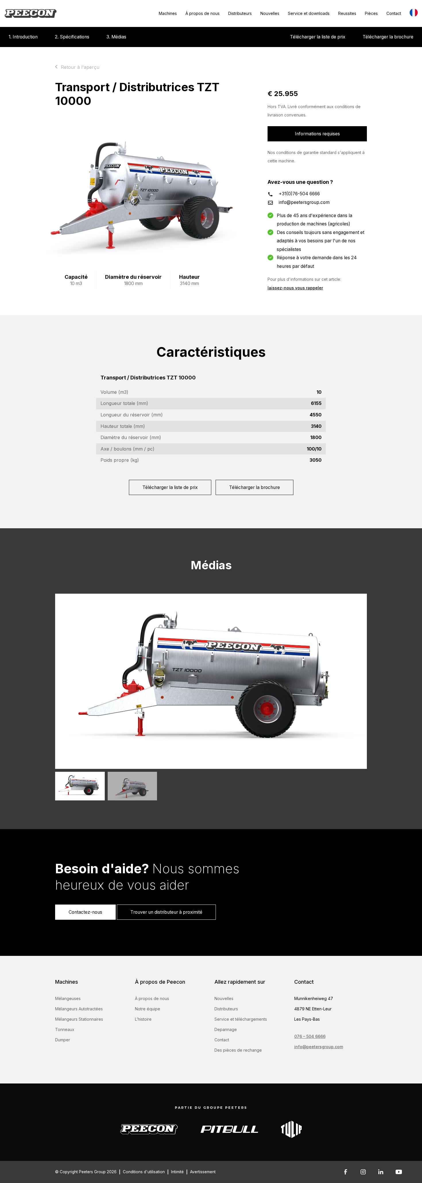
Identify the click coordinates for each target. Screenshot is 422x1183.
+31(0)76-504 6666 (299, 193)
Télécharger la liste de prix (317, 37)
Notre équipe (147, 1008)
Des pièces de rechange (238, 1050)
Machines (168, 13)
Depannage (225, 1029)
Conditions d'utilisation (144, 1172)
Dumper (62, 1039)
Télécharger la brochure (388, 37)
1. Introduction (23, 37)
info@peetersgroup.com (304, 202)
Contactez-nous (85, 912)
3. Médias (116, 37)
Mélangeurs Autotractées (79, 1008)
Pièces (371, 13)
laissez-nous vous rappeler (295, 287)
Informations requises (317, 134)
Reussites (347, 13)
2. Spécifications (72, 37)
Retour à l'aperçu (80, 67)
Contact (393, 13)
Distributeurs (240, 13)
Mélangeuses (68, 998)
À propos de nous (202, 13)
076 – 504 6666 (310, 1036)
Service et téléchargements (240, 1019)
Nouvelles (269, 13)
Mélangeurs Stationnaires (79, 1019)
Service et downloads (309, 13)
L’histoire (143, 1019)
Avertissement (203, 1172)
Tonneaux (64, 1029)
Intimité (177, 1172)
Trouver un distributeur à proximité (166, 912)
